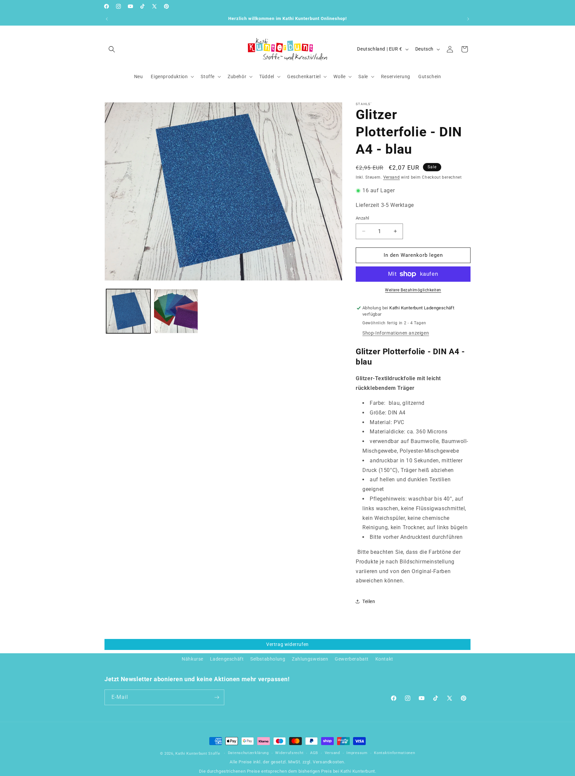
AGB (314, 753)
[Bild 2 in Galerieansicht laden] (176, 311)
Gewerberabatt (352, 659)
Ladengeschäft (227, 659)
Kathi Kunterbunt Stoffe (198, 753)
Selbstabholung (267, 659)
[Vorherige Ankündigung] (106, 19)
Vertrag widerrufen (287, 644)
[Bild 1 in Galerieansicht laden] (128, 311)
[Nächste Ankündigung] (468, 19)
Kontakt (384, 659)
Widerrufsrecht (289, 753)
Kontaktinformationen (394, 753)
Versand (391, 177)
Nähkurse (192, 659)
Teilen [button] (368, 601)
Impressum (356, 753)
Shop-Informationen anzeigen (395, 333)
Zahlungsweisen (310, 659)
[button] (111, 49)
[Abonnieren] (216, 697)
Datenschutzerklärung (248, 753)
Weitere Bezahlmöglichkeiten (413, 290)
